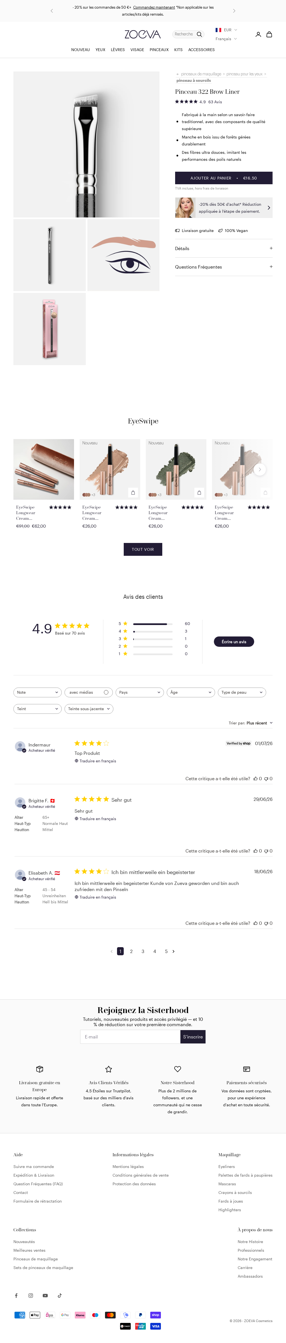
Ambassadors (250, 1276)
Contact (20, 1192)
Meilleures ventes (29, 1250)
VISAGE (137, 49)
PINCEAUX (159, 49)
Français (223, 38)
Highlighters (229, 1209)
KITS (178, 49)
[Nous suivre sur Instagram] (31, 1295)
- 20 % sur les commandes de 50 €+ (102, 7)
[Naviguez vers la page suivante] (175, 951)
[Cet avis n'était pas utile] (266, 778)
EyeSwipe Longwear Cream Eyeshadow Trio (31, 512)
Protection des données (134, 1183)
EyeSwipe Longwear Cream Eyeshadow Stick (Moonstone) (98, 512)
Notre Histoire (250, 1241)
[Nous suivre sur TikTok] (60, 1295)
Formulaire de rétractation (37, 1201)
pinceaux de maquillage (201, 74)
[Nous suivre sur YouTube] (45, 1295)
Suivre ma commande (33, 1166)
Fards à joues (230, 1201)
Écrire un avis (234, 641)
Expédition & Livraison (33, 1175)
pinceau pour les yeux (245, 74)
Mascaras (227, 1183)
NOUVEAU (80, 49)
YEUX (100, 49)
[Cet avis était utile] (256, 778)
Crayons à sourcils (235, 1192)
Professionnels (251, 1250)
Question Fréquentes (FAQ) (38, 1183)
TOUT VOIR (143, 549)
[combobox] (37, 692)
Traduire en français (98, 760)
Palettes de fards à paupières (245, 1175)
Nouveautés (24, 1241)
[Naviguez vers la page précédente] (113, 951)
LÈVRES (118, 49)
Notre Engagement (255, 1258)
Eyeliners (226, 1166)
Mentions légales (128, 1166)
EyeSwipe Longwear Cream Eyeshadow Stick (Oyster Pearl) (230, 512)
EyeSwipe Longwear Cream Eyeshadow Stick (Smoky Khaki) (164, 512)
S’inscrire (193, 1036)
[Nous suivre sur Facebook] (16, 1295)
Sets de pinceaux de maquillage (43, 1267)
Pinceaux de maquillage (35, 1258)
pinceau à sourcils (194, 80)
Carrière (245, 1267)
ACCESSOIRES (201, 49)
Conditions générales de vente (141, 1175)
